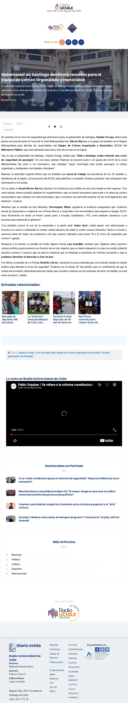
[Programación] (68, 42)
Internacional (19, 573)
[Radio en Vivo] (62, 42)
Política (19, 124)
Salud (71, 689)
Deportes (17, 568)
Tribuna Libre (56, 662)
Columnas (55, 649)
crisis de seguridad (45, 352)
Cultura (16, 564)
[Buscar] (75, 42)
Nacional (8, 124)
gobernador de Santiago (20, 356)
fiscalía (105, 352)
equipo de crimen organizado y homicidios (78, 352)
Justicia (72, 684)
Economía (73, 672)
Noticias (54, 645)
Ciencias (72, 658)
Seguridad (8, 129)
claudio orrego (26, 352)
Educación (73, 667)
